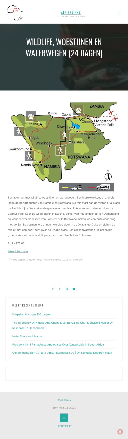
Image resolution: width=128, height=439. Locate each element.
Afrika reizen (18, 259)
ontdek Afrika (34, 259)
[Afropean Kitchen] (60, 289)
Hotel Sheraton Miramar (27, 336)
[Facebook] (53, 289)
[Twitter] (74, 289)
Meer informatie (18, 251)
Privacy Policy (64, 425)
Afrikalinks (71, 12)
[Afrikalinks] (15, 13)
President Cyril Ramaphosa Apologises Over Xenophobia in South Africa (58, 344)
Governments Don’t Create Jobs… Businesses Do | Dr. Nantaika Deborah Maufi (62, 352)
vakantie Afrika (52, 259)
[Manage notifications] (120, 431)
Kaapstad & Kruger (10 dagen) (31, 314)
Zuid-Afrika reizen (73, 259)
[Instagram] (67, 289)
